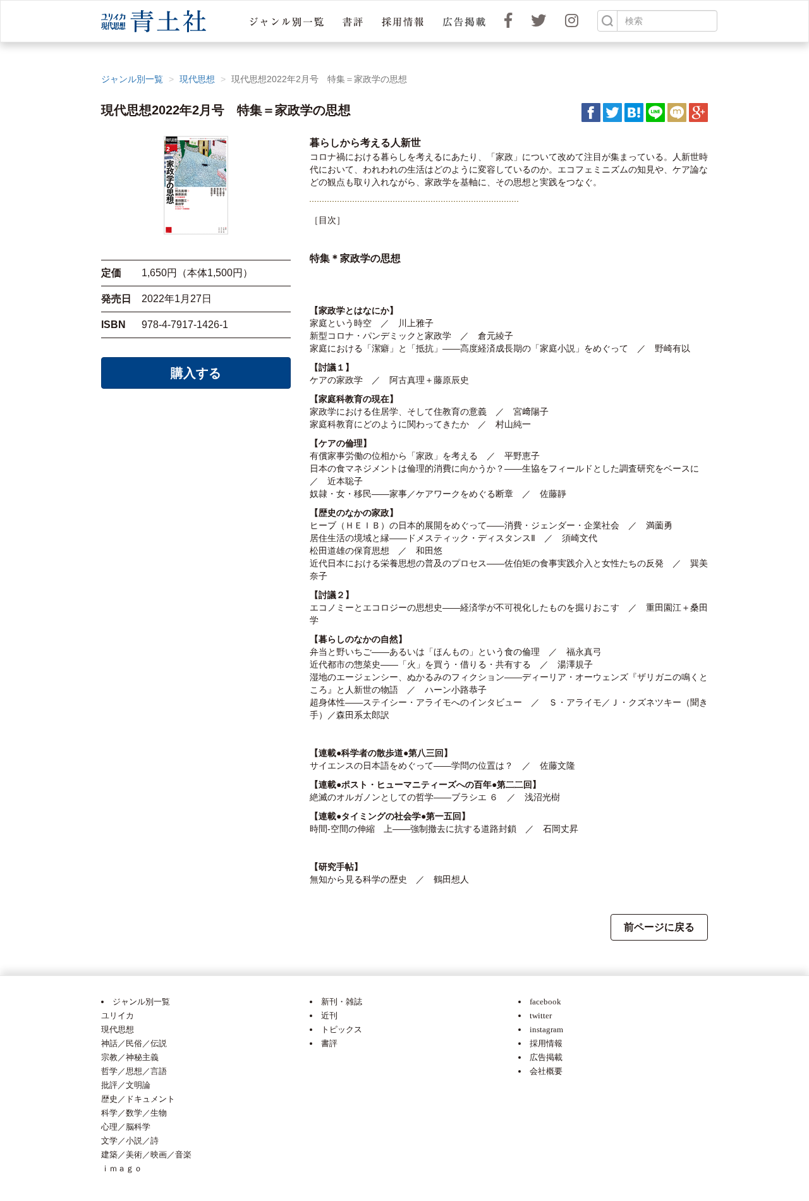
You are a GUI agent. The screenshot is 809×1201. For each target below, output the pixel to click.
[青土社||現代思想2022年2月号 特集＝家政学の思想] (633, 112)
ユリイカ (117, 1015)
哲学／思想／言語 (134, 1071)
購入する (196, 373)
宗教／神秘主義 (130, 1057)
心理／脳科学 (125, 1126)
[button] (286, 21)
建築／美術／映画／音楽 (146, 1154)
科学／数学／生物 (134, 1113)
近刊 (329, 1015)
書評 (329, 1043)
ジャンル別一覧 (132, 79)
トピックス (341, 1029)
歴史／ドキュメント (138, 1099)
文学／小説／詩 (130, 1140)
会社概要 (546, 1071)
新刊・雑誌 (341, 1001)
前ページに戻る (659, 927)
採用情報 (546, 1043)
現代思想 (197, 79)
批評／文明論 (125, 1085)
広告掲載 (546, 1057)
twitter (541, 1015)
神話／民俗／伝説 (134, 1043)
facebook (545, 1001)
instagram (546, 1029)
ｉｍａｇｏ (121, 1168)
